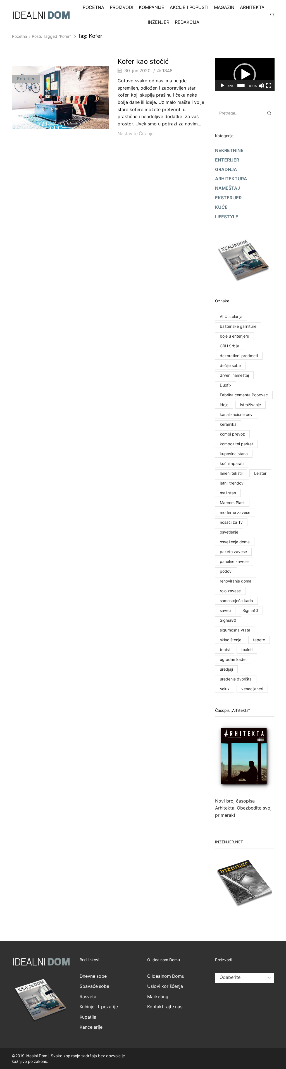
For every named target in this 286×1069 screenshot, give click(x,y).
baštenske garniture (238, 326)
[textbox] (240, 982)
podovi (226, 571)
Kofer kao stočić (143, 61)
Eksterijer (228, 197)
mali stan (228, 492)
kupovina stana (234, 453)
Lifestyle (226, 216)
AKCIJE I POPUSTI (189, 7)
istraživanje (250, 404)
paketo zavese (233, 551)
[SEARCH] (269, 113)
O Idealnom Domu (165, 976)
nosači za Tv (231, 522)
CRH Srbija (229, 345)
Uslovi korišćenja (165, 986)
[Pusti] (222, 85)
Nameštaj (227, 188)
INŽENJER (158, 22)
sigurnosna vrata (235, 630)
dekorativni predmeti (239, 355)
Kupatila (88, 1017)
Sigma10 (250, 610)
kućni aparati (232, 463)
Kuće (221, 207)
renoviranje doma (235, 581)
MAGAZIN (224, 7)
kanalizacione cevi (236, 414)
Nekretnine (229, 150)
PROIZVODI (121, 7)
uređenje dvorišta (236, 679)
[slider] (241, 85)
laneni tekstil (231, 473)
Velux (225, 688)
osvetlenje (229, 532)
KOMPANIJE (151, 7)
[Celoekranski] (268, 85)
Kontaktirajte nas (164, 1006)
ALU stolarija (231, 316)
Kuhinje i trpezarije (99, 1006)
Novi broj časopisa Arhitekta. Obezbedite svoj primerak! (243, 808)
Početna (19, 36)
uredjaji (226, 669)
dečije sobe (230, 365)
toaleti (246, 649)
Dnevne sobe (93, 976)
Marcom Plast (232, 502)
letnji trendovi (232, 483)
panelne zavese (234, 561)
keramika (228, 424)
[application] (245, 74)
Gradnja (226, 169)
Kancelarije (91, 1027)
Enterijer (26, 78)
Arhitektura (231, 178)
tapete (259, 639)
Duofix (226, 385)
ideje (224, 404)
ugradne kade (233, 659)
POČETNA (93, 7)
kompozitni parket (236, 443)
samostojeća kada (236, 600)
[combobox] (245, 978)
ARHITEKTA (252, 7)
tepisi (225, 649)
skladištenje (230, 639)
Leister (260, 473)
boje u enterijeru (234, 336)
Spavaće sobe (94, 986)
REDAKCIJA (187, 22)
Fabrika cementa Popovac (244, 394)
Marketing (157, 996)
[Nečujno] (261, 85)
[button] (244, 74)
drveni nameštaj (234, 375)
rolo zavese (230, 590)
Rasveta (88, 996)
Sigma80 (228, 620)
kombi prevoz (232, 434)
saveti (225, 610)
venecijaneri (252, 688)
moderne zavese (235, 512)
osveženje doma (235, 541)
